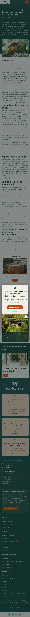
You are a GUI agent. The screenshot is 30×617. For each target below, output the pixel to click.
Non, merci (15, 311)
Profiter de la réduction (15, 307)
